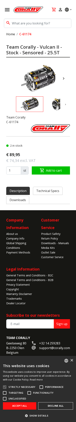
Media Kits (48, 248)
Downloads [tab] (18, 200)
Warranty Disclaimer (19, 294)
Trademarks (14, 298)
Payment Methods (18, 252)
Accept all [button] (19, 405)
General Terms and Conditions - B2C (29, 275)
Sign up (61, 324)
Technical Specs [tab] (47, 191)
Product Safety (50, 234)
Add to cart (51, 170)
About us (12, 234)
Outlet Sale (48, 252)
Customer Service (52, 257)
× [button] (71, 360)
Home (10, 34)
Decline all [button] (56, 405)
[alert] (38, 389)
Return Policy (49, 238)
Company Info (15, 238)
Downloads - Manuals (55, 243)
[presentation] (63, 78)
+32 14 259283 (49, 343)
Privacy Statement (18, 284)
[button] (38, 416)
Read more (36, 379)
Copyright (12, 289)
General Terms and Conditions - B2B (29, 280)
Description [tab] (18, 191)
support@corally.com (54, 348)
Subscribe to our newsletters (33, 315)
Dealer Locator (16, 303)
